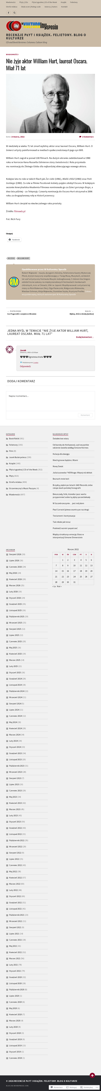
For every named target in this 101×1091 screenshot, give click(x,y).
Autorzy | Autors (51, 7)
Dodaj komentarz (84, 337)
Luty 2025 (13, 666)
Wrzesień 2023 (15, 772)
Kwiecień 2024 (15, 728)
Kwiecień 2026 (15, 579)
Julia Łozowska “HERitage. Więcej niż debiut (72, 472)
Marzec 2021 (14, 958)
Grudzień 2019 (15, 1039)
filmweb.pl (19, 211)
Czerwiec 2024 (15, 716)
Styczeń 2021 (15, 971)
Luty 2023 (13, 815)
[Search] (14, 12)
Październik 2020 (16, 989)
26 (86, 576)
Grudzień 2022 (15, 828)
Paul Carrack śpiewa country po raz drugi (71, 509)
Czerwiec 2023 (15, 790)
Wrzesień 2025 (15, 622)
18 (81, 571)
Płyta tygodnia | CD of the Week (44, 2)
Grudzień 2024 (15, 678)
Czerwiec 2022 (15, 865)
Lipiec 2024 (14, 709)
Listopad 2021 (15, 908)
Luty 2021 (13, 964)
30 (68, 582)
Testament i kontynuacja (64, 515)
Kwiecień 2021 (15, 952)
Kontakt (64, 7)
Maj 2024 (13, 722)
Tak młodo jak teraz (61, 522)
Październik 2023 (16, 765)
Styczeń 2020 (15, 1033)
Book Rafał (14, 438)
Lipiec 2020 (14, 995)
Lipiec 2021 (14, 933)
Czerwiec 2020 (15, 1002)
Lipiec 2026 (14, 560)
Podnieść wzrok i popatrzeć (65, 528)
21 (56, 576)
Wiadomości (11, 2)
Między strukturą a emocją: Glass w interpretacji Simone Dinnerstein (68, 536)
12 (86, 565)
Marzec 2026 (14, 585)
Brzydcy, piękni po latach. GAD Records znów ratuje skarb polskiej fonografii (72, 486)
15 (63, 571)
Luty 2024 (13, 740)
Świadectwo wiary (61, 438)
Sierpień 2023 (15, 778)
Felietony (74, 2)
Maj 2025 (13, 647)
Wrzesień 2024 (15, 697)
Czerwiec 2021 (15, 939)
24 (74, 576)
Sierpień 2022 (15, 852)
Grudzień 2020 (15, 977)
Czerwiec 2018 (15, 1058)
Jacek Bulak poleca (17, 457)
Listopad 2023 (15, 759)
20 (91, 571)
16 (68, 571)
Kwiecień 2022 (15, 877)
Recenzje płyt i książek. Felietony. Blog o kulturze (46, 36)
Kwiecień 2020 (15, 1014)
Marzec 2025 (14, 660)
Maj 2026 (13, 573)
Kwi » (59, 586)
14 (56, 571)
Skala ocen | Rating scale (31, 7)
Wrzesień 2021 (15, 921)
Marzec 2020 (14, 1020)
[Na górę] (92, 1075)
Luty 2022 (13, 890)
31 (74, 582)
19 (86, 571)
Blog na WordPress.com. (17, 1086)
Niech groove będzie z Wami (65, 460)
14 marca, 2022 (17, 136)
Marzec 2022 (14, 883)
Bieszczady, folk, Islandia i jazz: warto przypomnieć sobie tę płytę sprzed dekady (71, 495)
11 (81, 565)
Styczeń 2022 (15, 896)
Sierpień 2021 (15, 927)
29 (63, 582)
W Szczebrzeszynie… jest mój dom (68, 503)
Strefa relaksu (11, 7)
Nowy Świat (58, 466)
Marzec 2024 (14, 734)
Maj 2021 (13, 946)
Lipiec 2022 (14, 859)
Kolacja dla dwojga (61, 454)
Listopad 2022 (15, 834)
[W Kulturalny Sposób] (8, 12)
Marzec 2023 (14, 809)
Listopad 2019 (15, 1045)
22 (63, 576)
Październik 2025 (16, 616)
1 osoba (35, 362)
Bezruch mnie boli (61, 478)
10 (74, 565)
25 (81, 576)
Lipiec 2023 (14, 784)
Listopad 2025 (15, 610)
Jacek (23, 350)
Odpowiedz (25, 366)
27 (91, 576)
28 (56, 582)
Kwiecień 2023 (15, 803)
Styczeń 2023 (15, 821)
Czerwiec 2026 (15, 566)
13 (91, 565)
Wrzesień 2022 (15, 846)
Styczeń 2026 (15, 598)
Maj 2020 (13, 1008)
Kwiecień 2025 (15, 653)
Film (11, 451)
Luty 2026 (13, 591)
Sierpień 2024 (15, 703)
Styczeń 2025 (15, 672)
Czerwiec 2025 (15, 641)
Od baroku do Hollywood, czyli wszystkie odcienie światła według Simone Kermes (71, 446)
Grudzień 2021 (15, 902)
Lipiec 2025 (14, 635)
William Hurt (23, 258)
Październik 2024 (16, 691)
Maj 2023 (13, 796)
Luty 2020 (13, 1027)
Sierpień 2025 (15, 629)
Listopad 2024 (15, 684)
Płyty (11, 476)
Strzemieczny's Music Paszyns (22, 488)
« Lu (54, 586)
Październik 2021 (16, 915)
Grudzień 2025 (15, 604)
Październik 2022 (16, 840)
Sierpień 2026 (15, 554)
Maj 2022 (13, 871)
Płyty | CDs (23, 2)
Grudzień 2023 (15, 753)
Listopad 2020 (15, 983)
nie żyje (11, 258)
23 (68, 576)
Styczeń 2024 (15, 747)
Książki (63, 2)
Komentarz (85, 415)
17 (74, 571)
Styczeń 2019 (15, 1051)
